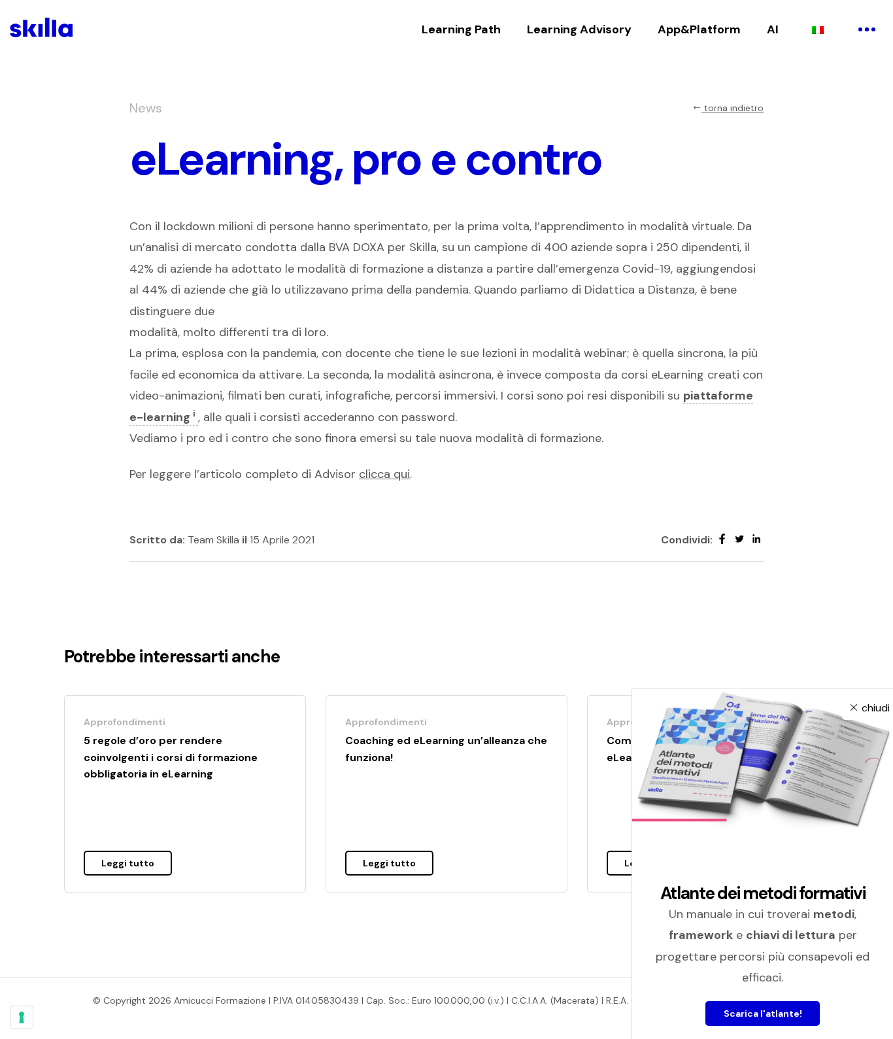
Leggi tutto (127, 863)
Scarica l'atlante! (763, 1013)
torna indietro (732, 108)
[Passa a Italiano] (817, 29)
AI (773, 29)
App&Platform (699, 29)
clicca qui (384, 474)
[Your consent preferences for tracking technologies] (21, 1017)
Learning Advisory (579, 29)
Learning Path (461, 29)
